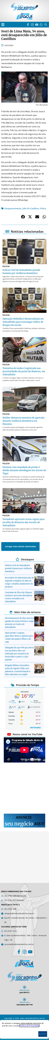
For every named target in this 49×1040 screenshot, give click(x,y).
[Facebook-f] (28, 24)
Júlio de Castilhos (30, 208)
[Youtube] (36, 24)
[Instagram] (32, 24)
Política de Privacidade (29, 1025)
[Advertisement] (24, 788)
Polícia (43, 208)
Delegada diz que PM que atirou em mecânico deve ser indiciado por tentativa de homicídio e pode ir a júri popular (19, 653)
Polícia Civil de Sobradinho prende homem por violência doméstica (18, 568)
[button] (3, 24)
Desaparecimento (12, 208)
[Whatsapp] (41, 24)
